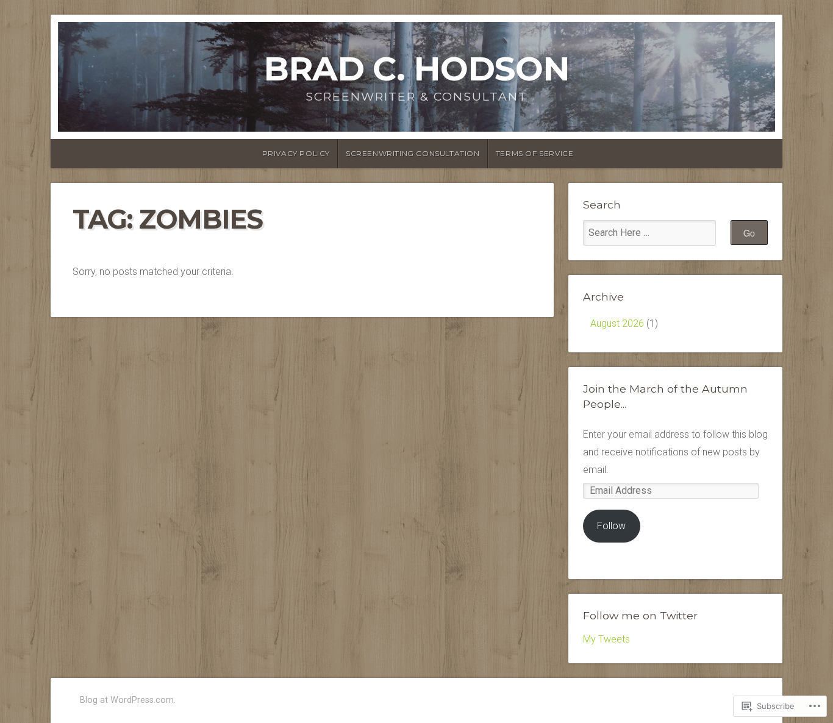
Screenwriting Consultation (413, 153)
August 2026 (617, 323)
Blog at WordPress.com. (128, 700)
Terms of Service (535, 153)
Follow (611, 526)
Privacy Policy (296, 153)
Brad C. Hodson (416, 68)
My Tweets (606, 639)
